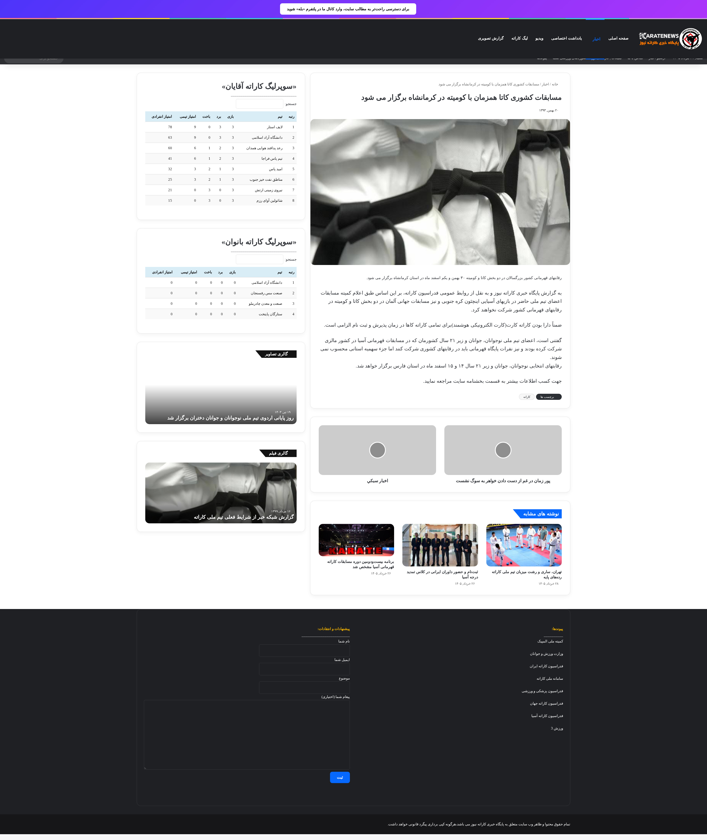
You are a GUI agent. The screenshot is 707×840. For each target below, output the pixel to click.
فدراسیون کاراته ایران (546, 666)
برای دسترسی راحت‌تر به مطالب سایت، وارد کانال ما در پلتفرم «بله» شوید (348, 9)
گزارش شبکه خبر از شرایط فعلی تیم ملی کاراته (244, 517)
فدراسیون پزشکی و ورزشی (542, 691)
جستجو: (291, 104)
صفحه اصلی (618, 38)
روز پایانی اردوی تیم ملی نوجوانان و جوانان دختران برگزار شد (230, 418)
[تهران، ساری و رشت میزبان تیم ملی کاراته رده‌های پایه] (524, 545)
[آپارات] (146, 824)
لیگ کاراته (519, 38)
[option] (221, 393)
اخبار (596, 39)
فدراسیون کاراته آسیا (547, 716)
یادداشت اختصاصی (566, 38)
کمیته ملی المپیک (550, 641)
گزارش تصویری (491, 38)
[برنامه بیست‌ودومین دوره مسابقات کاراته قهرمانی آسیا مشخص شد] (356, 540)
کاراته (526, 396)
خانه (555, 84)
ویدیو (539, 38)
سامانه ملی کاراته (550, 678)
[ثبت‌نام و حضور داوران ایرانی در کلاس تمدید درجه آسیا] (440, 545)
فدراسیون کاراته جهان (546, 703)
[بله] (140, 824)
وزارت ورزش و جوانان (546, 654)
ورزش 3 (557, 728)
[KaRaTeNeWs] (670, 39)
